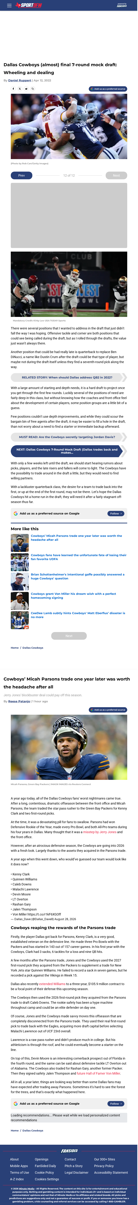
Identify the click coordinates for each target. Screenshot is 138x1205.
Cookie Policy (44, 1172)
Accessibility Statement (111, 1172)
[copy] (32, 88)
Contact (70, 1159)
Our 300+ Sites (104, 1159)
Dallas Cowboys (32, 647)
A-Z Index (17, 1179)
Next (116, 175)
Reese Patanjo (19, 701)
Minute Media (26, 1188)
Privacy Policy (104, 1166)
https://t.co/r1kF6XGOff (44, 914)
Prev (21, 175)
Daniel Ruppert (19, 80)
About (14, 1159)
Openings (41, 1159)
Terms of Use (19, 1172)
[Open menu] (9, 5)
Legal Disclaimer (76, 1172)
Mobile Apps (19, 1166)
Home (15, 647)
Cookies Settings (47, 1179)
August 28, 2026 (65, 919)
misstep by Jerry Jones (99, 832)
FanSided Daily (45, 1166)
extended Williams (52, 984)
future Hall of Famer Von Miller (98, 1073)
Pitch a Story (74, 1166)
